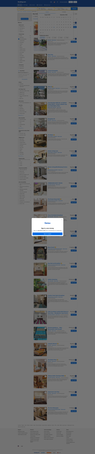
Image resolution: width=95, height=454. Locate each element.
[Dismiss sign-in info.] (62, 220)
